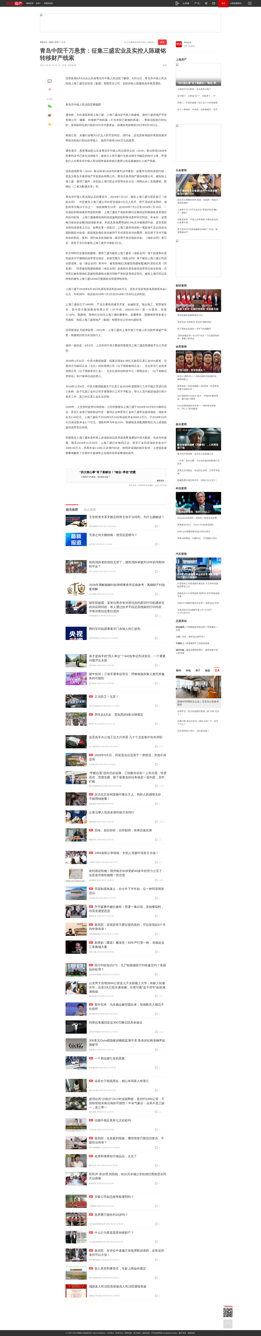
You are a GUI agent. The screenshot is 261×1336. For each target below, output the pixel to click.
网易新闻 (187, 42)
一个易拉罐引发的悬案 (110, 1058)
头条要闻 (181, 170)
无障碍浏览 (48, 3)
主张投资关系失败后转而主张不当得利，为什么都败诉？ (126, 517)
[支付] (207, 3)
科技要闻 (181, 488)
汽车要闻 (181, 553)
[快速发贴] (50, 81)
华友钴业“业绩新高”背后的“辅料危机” (194, 322)
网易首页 (30, 3)
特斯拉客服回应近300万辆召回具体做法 (115, 1022)
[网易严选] (197, 3)
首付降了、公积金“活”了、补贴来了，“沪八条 (198, 96)
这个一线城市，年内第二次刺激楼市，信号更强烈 (198, 109)
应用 (38, 3)
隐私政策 (146, 1333)
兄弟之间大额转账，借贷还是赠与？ (113, 535)
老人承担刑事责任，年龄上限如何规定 (120, 1268)
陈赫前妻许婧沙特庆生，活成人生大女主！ (197, 480)
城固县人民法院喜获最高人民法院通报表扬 (117, 1286)
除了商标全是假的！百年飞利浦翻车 (194, 329)
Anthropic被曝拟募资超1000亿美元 (193, 531)
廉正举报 (182, 1333)
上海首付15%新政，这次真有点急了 (95, 476)
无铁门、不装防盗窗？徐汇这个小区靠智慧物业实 (198, 102)
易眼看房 (160, 480)
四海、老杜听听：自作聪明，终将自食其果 (123, 830)
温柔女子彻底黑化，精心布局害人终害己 (122, 1081)
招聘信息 (128, 1333)
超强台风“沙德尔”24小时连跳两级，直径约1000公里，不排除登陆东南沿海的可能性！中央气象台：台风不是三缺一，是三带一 (126, 1103)
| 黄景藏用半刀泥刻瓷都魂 (192, 643)
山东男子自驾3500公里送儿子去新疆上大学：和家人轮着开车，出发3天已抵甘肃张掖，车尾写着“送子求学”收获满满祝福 (127, 987)
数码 (178, 670)
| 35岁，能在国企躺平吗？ (190, 636)
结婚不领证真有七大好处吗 (113, 1120)
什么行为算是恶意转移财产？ (114, 1232)
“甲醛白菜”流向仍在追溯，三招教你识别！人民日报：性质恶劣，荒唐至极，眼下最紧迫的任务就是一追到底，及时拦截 (128, 777)
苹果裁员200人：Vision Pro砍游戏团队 (195, 524)
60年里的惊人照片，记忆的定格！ (193, 731)
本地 (188, 670)
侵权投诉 (191, 1333)
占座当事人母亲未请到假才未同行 (111, 812)
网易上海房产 (54, 42)
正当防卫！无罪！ (107, 696)
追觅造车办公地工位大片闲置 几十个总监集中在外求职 (125, 737)
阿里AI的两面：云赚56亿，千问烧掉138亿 (197, 538)
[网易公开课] (186, 3)
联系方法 (119, 1333)
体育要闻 (181, 346)
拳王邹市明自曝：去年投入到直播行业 (195, 454)
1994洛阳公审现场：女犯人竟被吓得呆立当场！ (127, 853)
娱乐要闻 (181, 424)
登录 (223, 3)
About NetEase (99, 1333)
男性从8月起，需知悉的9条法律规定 (119, 714)
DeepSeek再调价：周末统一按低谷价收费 (197, 518)
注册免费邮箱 (235, 3)
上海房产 (181, 59)
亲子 (197, 670)
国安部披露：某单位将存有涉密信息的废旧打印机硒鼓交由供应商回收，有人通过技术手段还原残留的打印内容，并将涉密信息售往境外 (126, 607)
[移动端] (177, 3)
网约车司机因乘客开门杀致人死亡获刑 (114, 628)
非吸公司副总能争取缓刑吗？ (114, 1196)
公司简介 (110, 1333)
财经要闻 (181, 285)
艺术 (217, 670)
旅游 (207, 670)
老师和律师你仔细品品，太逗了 (116, 1156)
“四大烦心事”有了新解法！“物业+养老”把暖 (107, 472)
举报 (165, 65)
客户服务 (137, 1333)
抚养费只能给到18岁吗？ (111, 1214)
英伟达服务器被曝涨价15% (190, 315)
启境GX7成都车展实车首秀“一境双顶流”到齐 (198, 603)
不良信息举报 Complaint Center (164, 1333)
